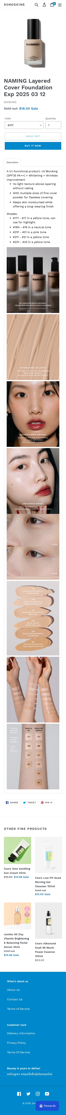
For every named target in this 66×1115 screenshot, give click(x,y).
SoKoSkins (14, 4)
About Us (13, 990)
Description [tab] (12, 162)
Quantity (50, 118)
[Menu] (60, 5)
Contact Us (14, 999)
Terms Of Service (18, 1052)
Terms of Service (18, 1009)
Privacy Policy (16, 1042)
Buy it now (33, 145)
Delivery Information (21, 1033)
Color (8, 118)
